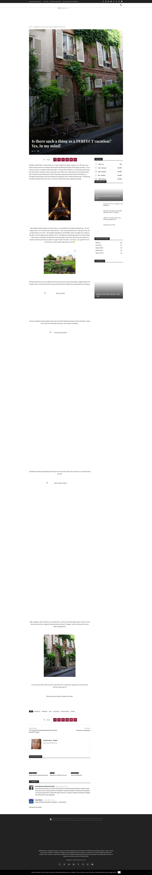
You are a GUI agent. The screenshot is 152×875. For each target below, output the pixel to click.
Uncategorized (37, 27)
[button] (121, 5)
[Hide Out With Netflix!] (80, 767)
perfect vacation (65, 711)
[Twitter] (119, 1)
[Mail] (111, 1)
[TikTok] (116, 1)
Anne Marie (38, 800)
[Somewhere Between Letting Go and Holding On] (98, 205)
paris (50, 711)
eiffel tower (44, 711)
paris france (56, 711)
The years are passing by (83, 730)
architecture (37, 711)
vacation (73, 711)
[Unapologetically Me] (76, 14)
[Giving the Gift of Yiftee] (98, 226)
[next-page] (98, 232)
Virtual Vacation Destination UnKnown (38, 775)
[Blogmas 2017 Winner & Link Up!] (59, 767)
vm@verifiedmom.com (79, 860)
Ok (119, 872)
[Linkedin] (108, 1)
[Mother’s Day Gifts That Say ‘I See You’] (108, 193)
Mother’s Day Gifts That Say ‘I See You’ (108, 197)
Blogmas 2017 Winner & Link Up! (58, 775)
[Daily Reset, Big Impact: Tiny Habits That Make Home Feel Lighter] (98, 212)
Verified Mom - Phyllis (50, 740)
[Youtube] (121, 1)
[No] (150, 872)
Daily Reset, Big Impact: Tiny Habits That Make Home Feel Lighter (112, 211)
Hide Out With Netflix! (76, 775)
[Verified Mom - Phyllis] (36, 744)
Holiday (52, 773)
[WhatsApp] (67, 159)
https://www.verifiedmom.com (50, 743)
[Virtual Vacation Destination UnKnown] (38, 767)
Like (121, 164)
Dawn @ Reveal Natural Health (45, 786)
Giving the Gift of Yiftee (109, 225)
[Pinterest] (113, 1)
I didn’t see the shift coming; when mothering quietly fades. (112, 218)
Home (30, 27)
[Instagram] (105, 1)
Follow (120, 168)
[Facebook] (103, 1)
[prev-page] (95, 232)
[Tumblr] (75, 159)
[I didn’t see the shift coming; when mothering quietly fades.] (98, 219)
